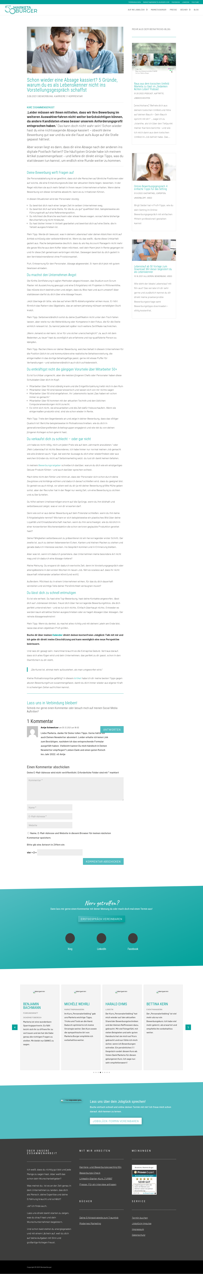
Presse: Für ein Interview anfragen (97, 1184)
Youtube (195, 2)
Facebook (176, 2)
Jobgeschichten (142, 98)
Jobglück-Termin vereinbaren (116, 1121)
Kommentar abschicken (103, 861)
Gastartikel (149, 193)
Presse (173, 10)
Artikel (77, 678)
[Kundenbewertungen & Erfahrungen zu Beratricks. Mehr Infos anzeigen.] (144, 1193)
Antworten (112, 729)
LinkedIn (185, 2)
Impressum (138, 1229)
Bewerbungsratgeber (49, 465)
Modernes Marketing (90, 1223)
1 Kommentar (75, 96)
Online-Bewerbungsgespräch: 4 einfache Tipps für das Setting (151, 188)
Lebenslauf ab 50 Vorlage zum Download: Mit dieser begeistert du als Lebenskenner (153, 269)
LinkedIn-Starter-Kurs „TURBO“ (95, 1178)
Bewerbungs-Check (89, 1172)
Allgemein (149, 276)
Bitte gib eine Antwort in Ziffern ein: (46, 844)
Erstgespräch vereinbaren (101, 919)
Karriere (60, 96)
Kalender (57, 634)
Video (149, 198)
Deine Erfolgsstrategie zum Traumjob (98, 1217)
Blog (196, 10)
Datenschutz (138, 1234)
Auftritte (159, 93)
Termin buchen (134, 2)
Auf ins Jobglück (136, 10)
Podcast (149, 93)
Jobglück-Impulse (141, 1223)
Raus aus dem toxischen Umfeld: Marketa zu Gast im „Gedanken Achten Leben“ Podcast (151, 86)
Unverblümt (140, 198)
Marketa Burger (158, 10)
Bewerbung (45, 96)
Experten (161, 193)
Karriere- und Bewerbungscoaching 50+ (100, 1167)
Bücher (184, 10)
